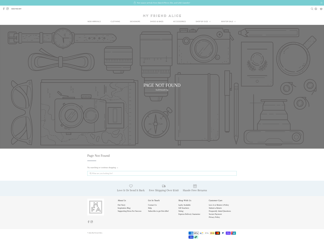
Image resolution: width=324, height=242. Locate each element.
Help (150, 208)
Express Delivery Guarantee (189, 214)
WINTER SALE (227, 21)
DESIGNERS (135, 21)
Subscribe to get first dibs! (158, 211)
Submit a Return (215, 208)
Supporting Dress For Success (129, 211)
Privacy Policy (214, 217)
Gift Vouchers (183, 208)
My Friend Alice (97, 233)
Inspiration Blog (124, 208)
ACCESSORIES (179, 21)
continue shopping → (109, 167)
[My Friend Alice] (162, 15)
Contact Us (152, 205)
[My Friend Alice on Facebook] (4, 9)
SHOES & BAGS (156, 21)
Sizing (180, 211)
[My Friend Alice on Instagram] (8, 9)
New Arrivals (94, 21)
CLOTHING (115, 21)
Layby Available (184, 205)
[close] (321, 3)
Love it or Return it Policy (219, 205)
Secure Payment (215, 214)
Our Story (121, 205)
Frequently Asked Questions (220, 211)
